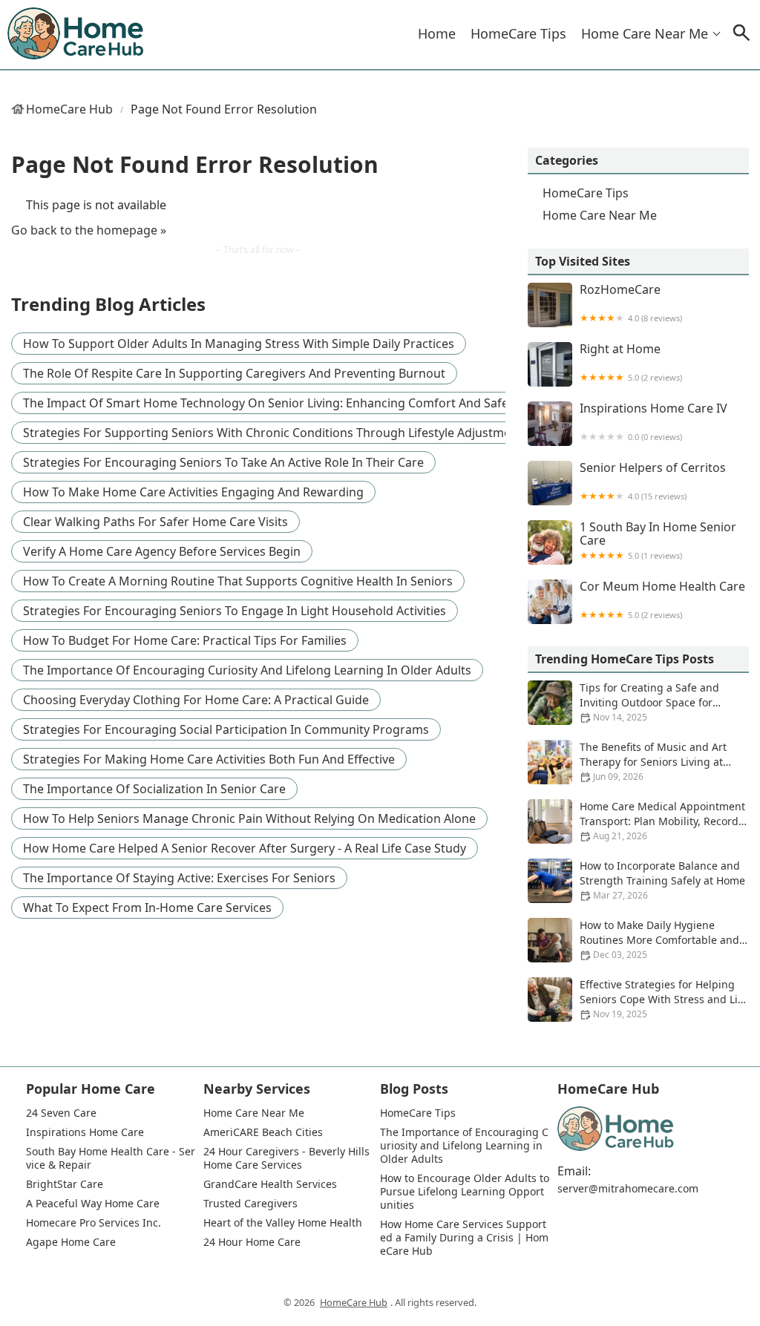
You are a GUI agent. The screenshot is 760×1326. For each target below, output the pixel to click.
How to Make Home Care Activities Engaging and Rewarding (193, 492)
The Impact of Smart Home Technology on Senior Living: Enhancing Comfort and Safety (271, 403)
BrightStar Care (64, 1184)
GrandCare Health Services (270, 1184)
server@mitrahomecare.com (627, 1188)
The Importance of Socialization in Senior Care (154, 789)
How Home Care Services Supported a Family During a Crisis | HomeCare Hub (464, 1238)
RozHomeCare (631, 303)
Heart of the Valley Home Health (282, 1223)
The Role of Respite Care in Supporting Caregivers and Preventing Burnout (234, 373)
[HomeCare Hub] (76, 33)
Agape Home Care (71, 1242)
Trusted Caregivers (250, 1203)
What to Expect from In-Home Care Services (147, 907)
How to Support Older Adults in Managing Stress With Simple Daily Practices (238, 343)
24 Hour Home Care (252, 1242)
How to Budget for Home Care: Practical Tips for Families (185, 640)
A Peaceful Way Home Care (93, 1203)
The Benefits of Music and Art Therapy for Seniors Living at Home (653, 762)
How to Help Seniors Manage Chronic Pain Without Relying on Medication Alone (249, 818)
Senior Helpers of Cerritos (653, 481)
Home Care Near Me (644, 33)
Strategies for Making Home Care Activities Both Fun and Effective (209, 759)
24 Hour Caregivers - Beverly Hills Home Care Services (288, 1158)
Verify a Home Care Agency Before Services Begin (162, 551)
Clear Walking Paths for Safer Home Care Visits (155, 521)
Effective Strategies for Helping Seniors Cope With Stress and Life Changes (663, 999)
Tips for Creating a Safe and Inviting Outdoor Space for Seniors (649, 702)
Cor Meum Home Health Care (662, 600)
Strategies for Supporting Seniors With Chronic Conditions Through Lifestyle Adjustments (275, 432)
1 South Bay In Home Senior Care (658, 540)
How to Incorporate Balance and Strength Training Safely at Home (662, 880)
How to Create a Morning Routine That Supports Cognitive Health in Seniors (238, 581)
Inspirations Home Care (85, 1132)
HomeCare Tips (518, 33)
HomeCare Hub (69, 109)
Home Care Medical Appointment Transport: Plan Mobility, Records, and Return (663, 821)
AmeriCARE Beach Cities (263, 1132)
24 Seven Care (61, 1113)
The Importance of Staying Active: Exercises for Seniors (179, 878)
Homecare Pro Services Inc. (93, 1223)
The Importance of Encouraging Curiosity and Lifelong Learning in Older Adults (247, 670)
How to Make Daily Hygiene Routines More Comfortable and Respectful (659, 940)
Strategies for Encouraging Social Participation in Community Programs (226, 729)
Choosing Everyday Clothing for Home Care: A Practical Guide (196, 700)
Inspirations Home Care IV (653, 421)
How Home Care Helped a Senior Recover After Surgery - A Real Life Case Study (244, 848)
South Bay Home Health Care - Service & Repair (110, 1158)
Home (437, 33)
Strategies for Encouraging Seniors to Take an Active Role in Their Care (223, 462)
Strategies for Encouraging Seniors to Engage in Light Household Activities (234, 611)
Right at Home (631, 362)
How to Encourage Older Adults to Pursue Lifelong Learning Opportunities (465, 1192)
